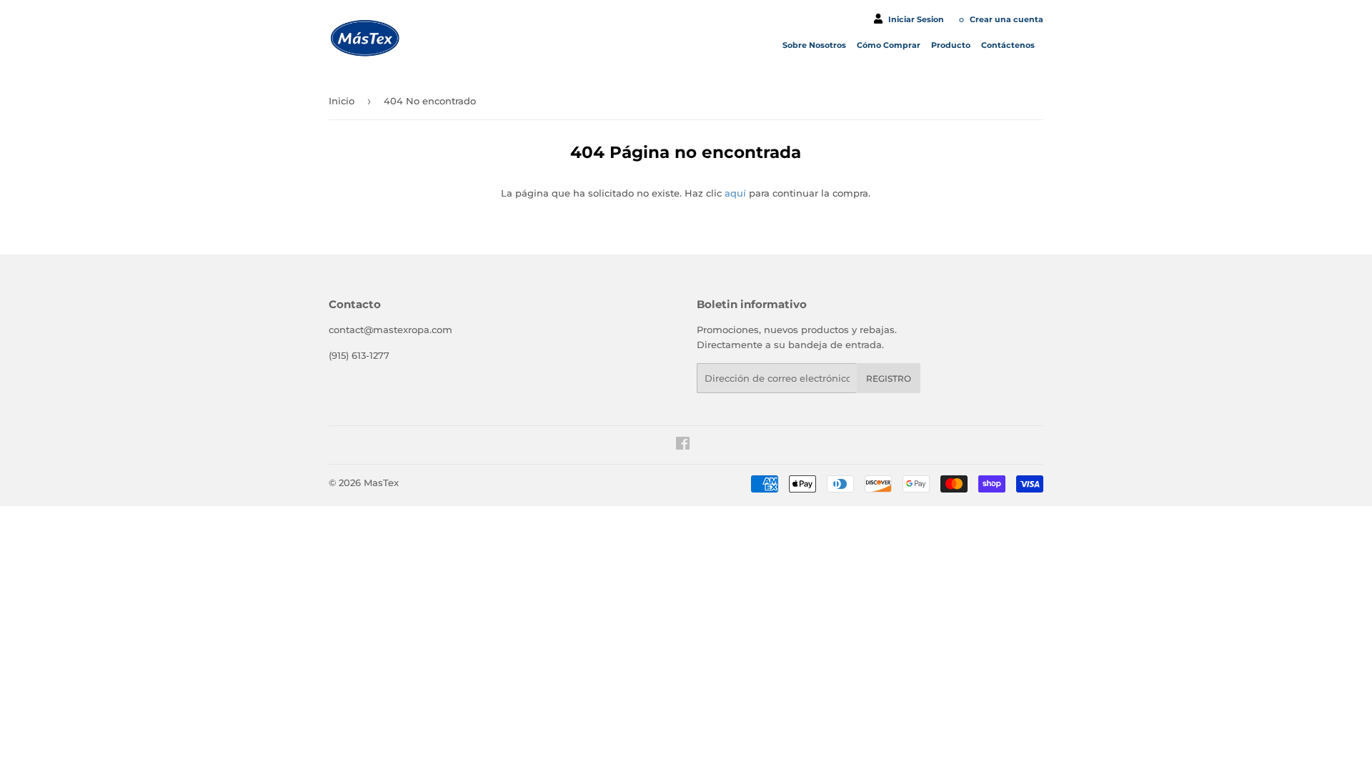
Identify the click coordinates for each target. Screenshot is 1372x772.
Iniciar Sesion (916, 19)
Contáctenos (1009, 45)
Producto (952, 45)
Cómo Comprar (890, 45)
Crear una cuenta (1006, 19)
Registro (888, 378)
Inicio (341, 101)
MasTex (381, 482)
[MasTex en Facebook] (682, 445)
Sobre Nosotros (815, 45)
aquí (735, 193)
